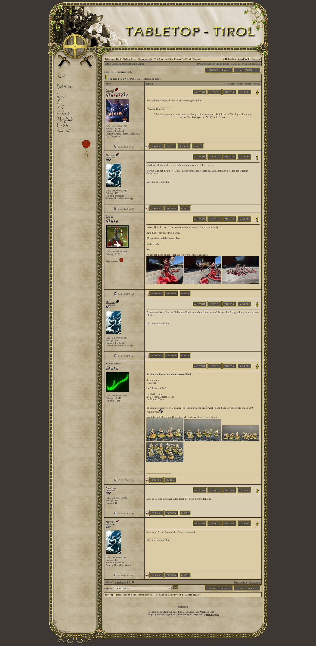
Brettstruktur (254, 582)
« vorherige (120, 72)
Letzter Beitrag (111, 64)
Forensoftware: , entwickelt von (183, 612)
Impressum (183, 606)
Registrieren (254, 59)
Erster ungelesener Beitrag (132, 64)
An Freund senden (220, 64)
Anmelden (242, 59)
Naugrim (111, 487)
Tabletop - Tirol (113, 59)
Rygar (109, 216)
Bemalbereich (145, 59)
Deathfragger (212, 614)
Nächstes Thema (251, 83)
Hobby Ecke (129, 59)
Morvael (110, 155)
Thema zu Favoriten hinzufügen (245, 64)
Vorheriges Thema (233, 83)
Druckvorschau (204, 64)
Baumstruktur (240, 582)
